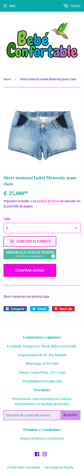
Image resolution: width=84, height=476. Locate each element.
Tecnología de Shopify (59, 467)
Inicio (7, 79)
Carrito (75, 6)
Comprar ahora (29, 270)
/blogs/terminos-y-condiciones (42, 438)
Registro (70, 415)
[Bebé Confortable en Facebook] (37, 455)
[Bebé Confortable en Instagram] (44, 455)
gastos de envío (48, 201)
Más (12, 6)
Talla (7, 219)
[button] (30, 254)
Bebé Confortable (28, 467)
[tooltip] (53, 256)
